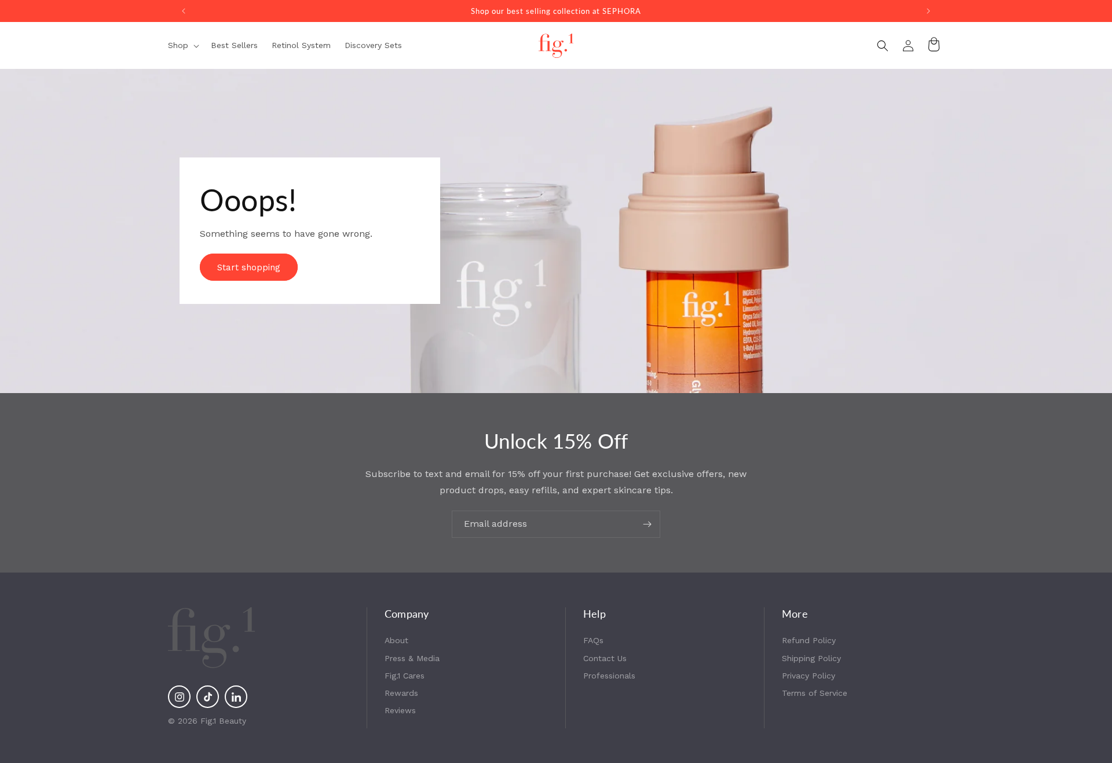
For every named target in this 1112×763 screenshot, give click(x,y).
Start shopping (248, 267)
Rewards (401, 693)
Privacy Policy (808, 675)
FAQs (593, 640)
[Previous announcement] (183, 11)
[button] (182, 45)
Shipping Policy (811, 658)
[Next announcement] (928, 11)
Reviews (400, 710)
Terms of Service (814, 693)
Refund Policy (809, 640)
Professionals (609, 675)
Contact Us (605, 658)
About (396, 640)
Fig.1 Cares (405, 675)
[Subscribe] (647, 524)
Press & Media (412, 658)
